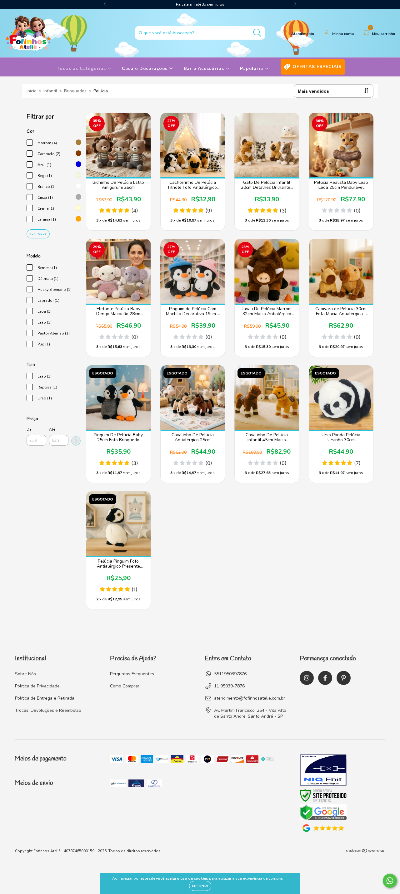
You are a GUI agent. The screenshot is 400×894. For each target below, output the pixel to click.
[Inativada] (323, 771)
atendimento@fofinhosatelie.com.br (249, 698)
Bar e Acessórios (205, 68)
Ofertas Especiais (317, 67)
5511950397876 (230, 674)
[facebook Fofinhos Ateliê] (18, 4)
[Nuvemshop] (365, 851)
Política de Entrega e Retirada (44, 698)
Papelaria (252, 68)
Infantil (50, 91)
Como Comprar (124, 686)
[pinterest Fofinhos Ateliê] (28, 4)
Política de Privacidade (37, 686)
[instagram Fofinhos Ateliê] (9, 4)
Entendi (200, 886)
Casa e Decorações (145, 68)
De (29, 429)
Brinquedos (75, 91)
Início (32, 91)
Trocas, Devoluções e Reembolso (48, 710)
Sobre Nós (25, 674)
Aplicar (76, 441)
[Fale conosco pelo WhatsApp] (390, 881)
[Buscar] (257, 33)
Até (52, 429)
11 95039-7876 (229, 686)
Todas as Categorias (82, 68)
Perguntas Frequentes (132, 674)
